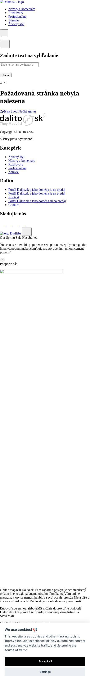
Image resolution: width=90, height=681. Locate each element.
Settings (45, 671)
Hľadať (6, 75)
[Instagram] (30, 225)
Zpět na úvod (9, 111)
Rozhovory (15, 164)
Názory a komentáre (21, 160)
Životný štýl (16, 157)
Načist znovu (27, 111)
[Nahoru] (27, 232)
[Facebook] (3, 225)
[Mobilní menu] (1, 39)
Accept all (45, 661)
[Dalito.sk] (12, 2)
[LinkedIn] (16, 225)
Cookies (13, 205)
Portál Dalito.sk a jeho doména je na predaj (36, 189)
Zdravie (13, 172)
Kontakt (13, 197)
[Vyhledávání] (4, 32)
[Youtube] (23, 225)
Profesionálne (17, 168)
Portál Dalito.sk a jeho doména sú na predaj (37, 201)
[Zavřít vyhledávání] (5, 44)
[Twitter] (10, 225)
